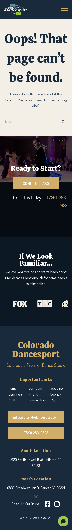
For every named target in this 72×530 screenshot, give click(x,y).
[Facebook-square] (47, 504)
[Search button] (63, 121)
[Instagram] (57, 504)
